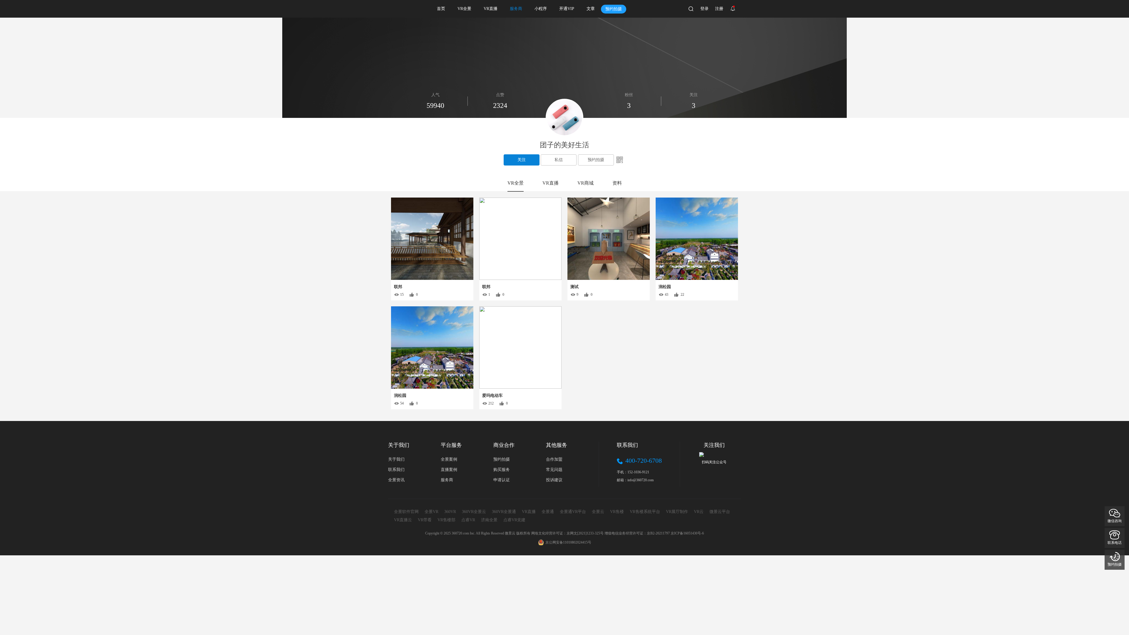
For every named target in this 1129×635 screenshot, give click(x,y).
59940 (435, 105)
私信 (559, 160)
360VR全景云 (474, 511)
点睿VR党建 (514, 520)
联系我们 (396, 469)
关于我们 (396, 459)
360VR (450, 511)
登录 (704, 8)
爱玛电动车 (492, 395)
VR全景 (464, 8)
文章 (591, 8)
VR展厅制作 (677, 511)
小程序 (541, 8)
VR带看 (425, 520)
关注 (521, 160)
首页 (441, 8)
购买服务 (501, 469)
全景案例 (449, 459)
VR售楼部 (446, 520)
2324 (500, 105)
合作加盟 (554, 459)
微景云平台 (719, 511)
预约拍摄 (613, 9)
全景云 (598, 511)
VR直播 (490, 8)
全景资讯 (396, 480)
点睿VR (468, 520)
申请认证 (501, 480)
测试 (574, 287)
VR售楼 (617, 511)
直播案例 (449, 469)
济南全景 (489, 520)
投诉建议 (554, 480)
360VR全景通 (504, 511)
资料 (617, 183)
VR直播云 (403, 520)
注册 (719, 8)
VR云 (699, 511)
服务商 (516, 8)
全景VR (431, 511)
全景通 (548, 511)
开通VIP (566, 8)
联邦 (398, 287)
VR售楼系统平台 (645, 511)
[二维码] (619, 159)
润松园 (665, 287)
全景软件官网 (406, 511)
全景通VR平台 (573, 511)
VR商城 (585, 183)
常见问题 (554, 469)
